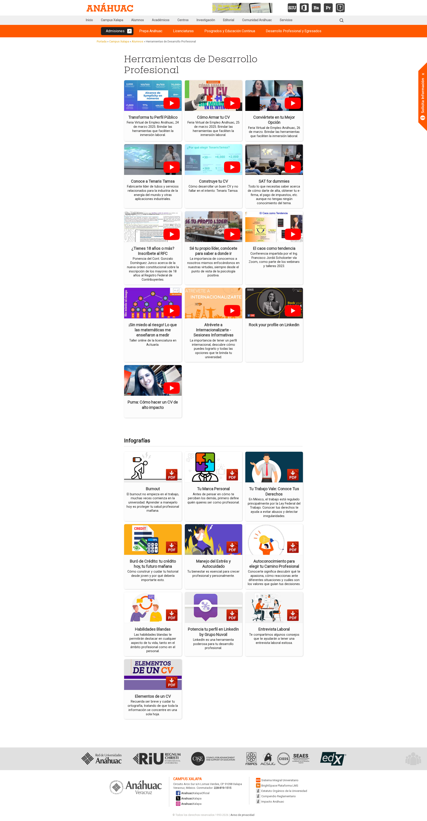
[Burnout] (153, 466)
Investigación (206, 20)
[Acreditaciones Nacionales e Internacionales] (277, 759)
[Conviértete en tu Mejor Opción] (274, 95)
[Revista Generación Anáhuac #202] (242, 7)
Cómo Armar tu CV (213, 117)
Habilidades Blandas (153, 629)
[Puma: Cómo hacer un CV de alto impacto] (153, 380)
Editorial (228, 20)
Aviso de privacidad (242, 815)
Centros (183, 20)
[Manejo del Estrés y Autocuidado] (213, 539)
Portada (102, 41)
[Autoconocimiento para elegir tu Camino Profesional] (274, 539)
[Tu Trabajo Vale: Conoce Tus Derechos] (274, 466)
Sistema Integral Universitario (279, 780)
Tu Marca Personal (213, 488)
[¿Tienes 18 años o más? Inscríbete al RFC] (153, 226)
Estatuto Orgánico (284, 791)
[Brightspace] (316, 7)
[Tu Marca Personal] (213, 466)
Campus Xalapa (112, 20)
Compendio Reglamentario (278, 796)
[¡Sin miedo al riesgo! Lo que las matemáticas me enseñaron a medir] (153, 302)
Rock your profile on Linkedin (274, 324)
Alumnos (137, 20)
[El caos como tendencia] (274, 226)
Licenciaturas (183, 31)
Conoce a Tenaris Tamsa (153, 181)
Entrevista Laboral (274, 629)
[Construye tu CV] (213, 159)
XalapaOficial (195, 793)
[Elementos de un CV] (153, 674)
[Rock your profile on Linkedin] (274, 302)
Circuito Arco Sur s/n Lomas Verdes (196, 784)
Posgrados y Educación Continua (229, 31)
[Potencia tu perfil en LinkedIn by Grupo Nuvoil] (213, 607)
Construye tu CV (213, 181)
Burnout (153, 488)
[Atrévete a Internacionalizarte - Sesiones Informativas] (213, 302)
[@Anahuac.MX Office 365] (304, 7)
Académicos (160, 20)
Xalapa (191, 798)
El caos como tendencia (274, 248)
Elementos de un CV (153, 696)
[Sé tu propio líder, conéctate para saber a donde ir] (213, 226)
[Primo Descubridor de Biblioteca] (328, 7)
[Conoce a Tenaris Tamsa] (153, 159)
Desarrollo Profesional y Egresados (293, 31)
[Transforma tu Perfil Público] (153, 95)
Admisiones (115, 31)
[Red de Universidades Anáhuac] (101, 759)
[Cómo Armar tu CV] (213, 95)
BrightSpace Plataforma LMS (279, 785)
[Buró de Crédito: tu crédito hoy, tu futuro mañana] (153, 539)
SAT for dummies (274, 181)
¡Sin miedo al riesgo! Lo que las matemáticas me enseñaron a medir (153, 330)
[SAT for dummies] (274, 159)
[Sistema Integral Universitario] (292, 7)
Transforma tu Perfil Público (152, 117)
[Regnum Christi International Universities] (156, 759)
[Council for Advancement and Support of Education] (213, 759)
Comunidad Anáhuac (257, 20)
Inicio (89, 20)
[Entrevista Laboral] (274, 607)
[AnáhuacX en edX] (332, 759)
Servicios (286, 20)
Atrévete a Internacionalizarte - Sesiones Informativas (213, 330)
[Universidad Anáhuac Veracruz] (135, 787)
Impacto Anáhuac (272, 801)
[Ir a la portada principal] (109, 7)
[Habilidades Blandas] (153, 607)
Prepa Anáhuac (150, 31)
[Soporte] (340, 7)
